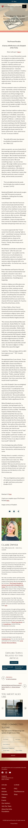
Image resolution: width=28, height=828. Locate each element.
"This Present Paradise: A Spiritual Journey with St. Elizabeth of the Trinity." (12, 585)
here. (7, 500)
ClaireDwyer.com (6, 639)
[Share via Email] (9, 511)
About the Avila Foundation (7, 810)
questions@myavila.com (7, 777)
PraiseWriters (7, 624)
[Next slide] (25, 708)
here (18, 52)
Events (4, 800)
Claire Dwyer (14, 662)
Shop (15, 794)
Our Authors (6, 803)
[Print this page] (14, 511)
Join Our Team (6, 806)
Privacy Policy (14, 823)
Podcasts (5, 794)
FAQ (15, 788)
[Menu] (24, 6)
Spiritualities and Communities (19, 667)
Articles (4, 791)
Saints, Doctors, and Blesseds (8, 667)
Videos (4, 797)
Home (4, 788)
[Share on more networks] (18, 511)
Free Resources (19, 791)
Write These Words (17, 622)
